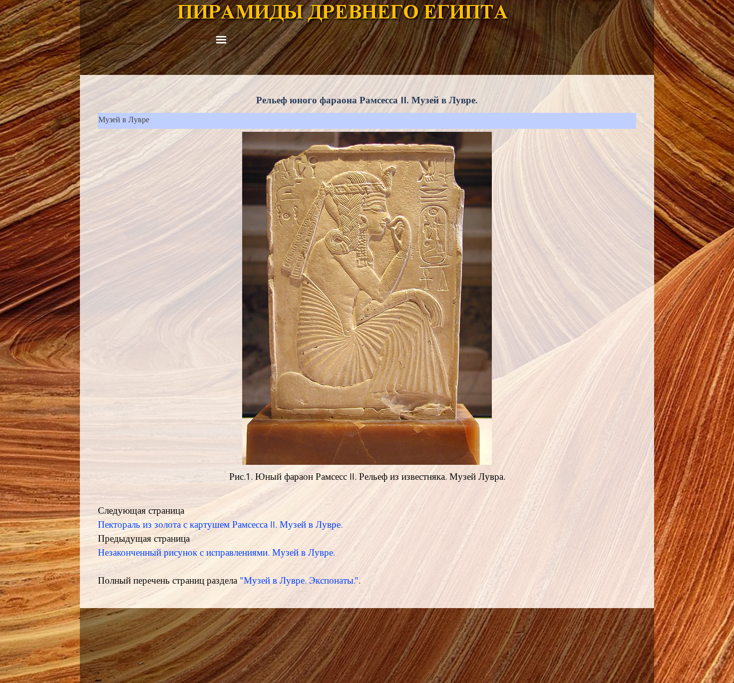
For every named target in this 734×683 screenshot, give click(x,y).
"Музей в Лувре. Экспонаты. (297, 581)
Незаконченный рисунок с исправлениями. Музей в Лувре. (216, 553)
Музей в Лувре (123, 120)
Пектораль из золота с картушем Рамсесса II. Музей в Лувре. (220, 525)
